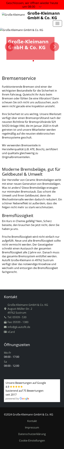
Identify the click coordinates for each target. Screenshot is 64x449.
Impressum (32, 427)
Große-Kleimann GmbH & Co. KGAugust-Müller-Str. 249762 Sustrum (28, 308)
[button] (30, 60)
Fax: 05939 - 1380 (18, 322)
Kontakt (32, 421)
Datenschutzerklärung (32, 434)
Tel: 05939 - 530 (17, 317)
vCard (11, 332)
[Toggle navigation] (57, 23)
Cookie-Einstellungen (32, 440)
